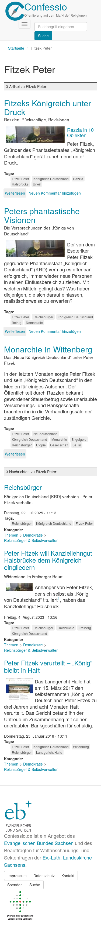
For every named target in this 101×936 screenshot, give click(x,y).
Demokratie (34, 322)
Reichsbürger (43, 317)
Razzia (78, 178)
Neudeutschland (45, 433)
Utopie (41, 445)
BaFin (76, 445)
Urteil (37, 184)
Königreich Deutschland (51, 178)
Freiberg (85, 627)
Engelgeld (78, 439)
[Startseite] (14, 11)
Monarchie (59, 439)
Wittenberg (81, 746)
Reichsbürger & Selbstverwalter (31, 540)
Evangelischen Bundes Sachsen (39, 842)
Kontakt (67, 875)
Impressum (17, 875)
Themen (11, 535)
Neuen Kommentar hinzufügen (55, 193)
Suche (34, 884)
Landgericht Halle (49, 752)
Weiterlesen (15, 193)
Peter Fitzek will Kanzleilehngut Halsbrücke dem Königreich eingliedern (48, 560)
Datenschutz (44, 875)
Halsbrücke (20, 184)
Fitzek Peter (20, 178)
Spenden (15, 884)
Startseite (16, 48)
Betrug (17, 322)
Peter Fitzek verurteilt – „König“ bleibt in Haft (48, 666)
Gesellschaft (59, 445)
